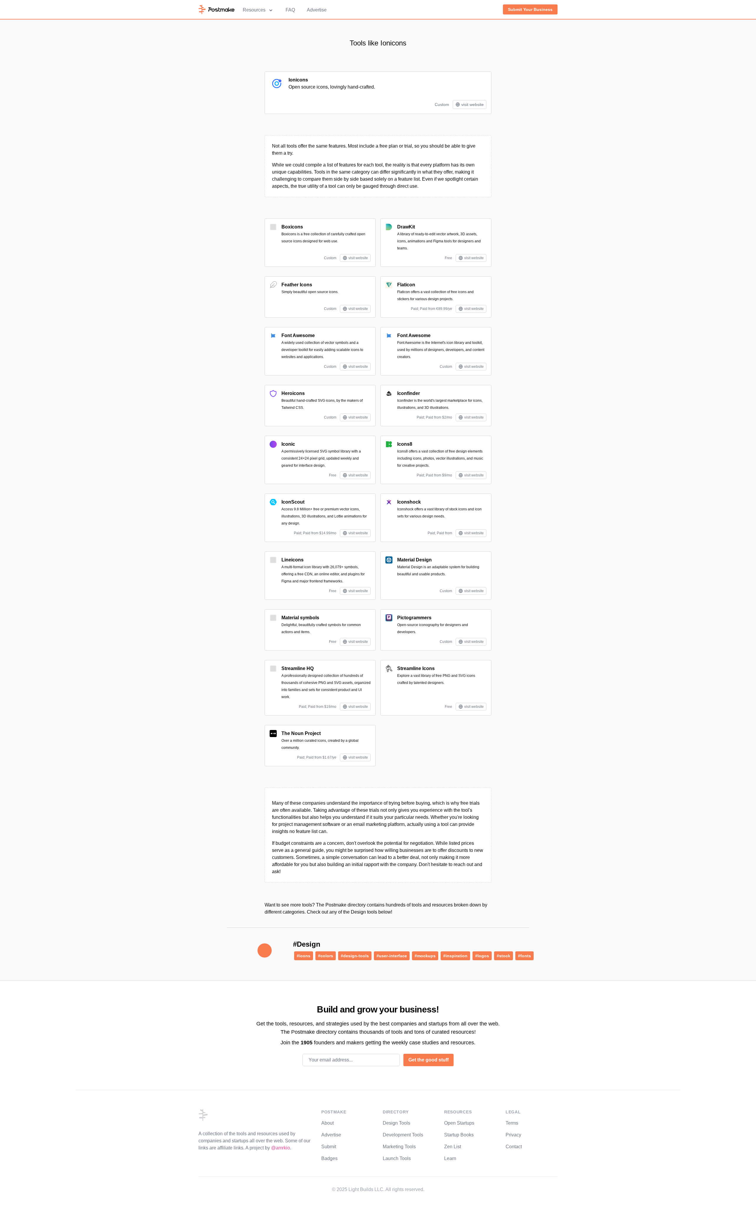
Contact (514, 1146)
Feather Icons (296, 284)
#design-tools (355, 955)
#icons (303, 955)
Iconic (288, 444)
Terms (512, 1123)
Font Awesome (298, 335)
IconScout (292, 501)
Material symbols (300, 617)
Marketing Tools (399, 1146)
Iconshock (409, 501)
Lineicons (292, 559)
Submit (328, 1146)
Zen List (452, 1146)
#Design (306, 944)
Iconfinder (408, 393)
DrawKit (406, 226)
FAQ (290, 9)
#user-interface (392, 955)
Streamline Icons (416, 668)
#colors (325, 955)
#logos (482, 955)
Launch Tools (397, 1158)
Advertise (317, 9)
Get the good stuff (428, 1059)
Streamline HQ (297, 668)
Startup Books (459, 1134)
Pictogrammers (414, 617)
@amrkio (280, 1147)
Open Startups (459, 1123)
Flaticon (406, 284)
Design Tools (396, 1123)
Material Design (414, 559)
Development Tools (403, 1134)
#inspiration (455, 955)
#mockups (425, 955)
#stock (503, 955)
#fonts (524, 955)
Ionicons (298, 79)
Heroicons (293, 393)
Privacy (513, 1134)
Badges (329, 1158)
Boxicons (292, 226)
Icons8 (404, 444)
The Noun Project (301, 733)
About (327, 1123)
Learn (450, 1158)
